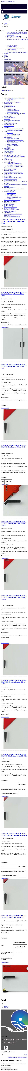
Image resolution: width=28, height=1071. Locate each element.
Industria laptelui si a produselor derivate (17, 33)
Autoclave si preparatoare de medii (12, 155)
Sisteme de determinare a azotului (12, 200)
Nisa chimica (10, 198)
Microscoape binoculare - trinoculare (16, 113)
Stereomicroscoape (11, 109)
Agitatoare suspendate (12, 142)
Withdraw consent (13, 1069)
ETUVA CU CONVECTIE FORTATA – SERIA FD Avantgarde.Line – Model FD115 (13, 221)
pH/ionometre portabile (9, 208)
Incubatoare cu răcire (9, 126)
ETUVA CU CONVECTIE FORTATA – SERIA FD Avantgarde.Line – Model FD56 (13, 366)
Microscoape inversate (12, 112)
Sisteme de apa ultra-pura (10, 211)
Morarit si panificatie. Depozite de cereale (17, 32)
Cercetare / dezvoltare (12, 45)
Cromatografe (7, 212)
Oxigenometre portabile (9, 187)
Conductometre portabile (10, 169)
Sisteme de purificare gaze (10, 180)
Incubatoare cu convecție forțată (14, 130)
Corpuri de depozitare (12, 195)
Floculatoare (7, 119)
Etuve (5, 131)
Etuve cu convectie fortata (13, 134)
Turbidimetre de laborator (10, 106)
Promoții (6, 56)
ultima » (6, 1007)
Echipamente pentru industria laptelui (13, 172)
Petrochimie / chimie (12, 50)
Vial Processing (10, 101)
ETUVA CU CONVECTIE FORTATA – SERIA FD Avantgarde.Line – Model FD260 (13, 293)
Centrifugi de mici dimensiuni (14, 163)
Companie (6, 25)
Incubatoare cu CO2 (9, 124)
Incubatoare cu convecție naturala (15, 128)
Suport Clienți (7, 59)
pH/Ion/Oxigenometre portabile (11, 209)
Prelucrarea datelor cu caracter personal (17, 1057)
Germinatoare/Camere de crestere (12, 102)
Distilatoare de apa (8, 170)
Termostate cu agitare (9, 149)
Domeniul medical (11, 49)
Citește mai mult (5, 254)
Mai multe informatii (5, 1068)
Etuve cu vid (10, 133)
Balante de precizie (8, 161)
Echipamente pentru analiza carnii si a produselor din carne (13, 214)
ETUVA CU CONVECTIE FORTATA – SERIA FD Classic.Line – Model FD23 (13, 446)
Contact (6, 57)
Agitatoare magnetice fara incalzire (15, 141)
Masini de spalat (8, 103)
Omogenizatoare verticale (13, 145)
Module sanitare (11, 194)
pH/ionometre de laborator (10, 207)
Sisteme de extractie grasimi (10, 179)
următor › (6, 1006)
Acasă (5, 23)
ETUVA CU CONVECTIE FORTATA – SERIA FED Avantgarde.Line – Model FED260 (13, 597)
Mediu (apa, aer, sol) (12, 46)
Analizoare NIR (8, 116)
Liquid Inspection (11, 99)
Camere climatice (8, 121)
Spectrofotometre (8, 176)
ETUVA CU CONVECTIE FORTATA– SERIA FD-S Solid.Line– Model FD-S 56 (14, 834)
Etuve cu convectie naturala (13, 135)
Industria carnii (10, 35)
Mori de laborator (8, 105)
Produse (6, 53)
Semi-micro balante (8, 151)
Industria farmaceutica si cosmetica (15, 48)
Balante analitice (8, 159)
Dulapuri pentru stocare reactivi (14, 197)
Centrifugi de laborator (9, 162)
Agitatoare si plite (8, 137)
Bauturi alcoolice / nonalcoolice (14, 36)
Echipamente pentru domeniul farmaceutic (14, 98)
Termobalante (7, 148)
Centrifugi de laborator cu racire (14, 165)
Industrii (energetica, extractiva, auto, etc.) (17, 52)
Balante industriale (8, 152)
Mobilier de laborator (9, 191)
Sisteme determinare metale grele (12, 120)
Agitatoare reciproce (12, 144)
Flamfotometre (7, 174)
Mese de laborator (11, 193)
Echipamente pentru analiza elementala (13, 173)
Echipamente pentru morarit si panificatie (14, 188)
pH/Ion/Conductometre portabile (12, 216)
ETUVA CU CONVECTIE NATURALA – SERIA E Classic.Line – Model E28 (14, 916)
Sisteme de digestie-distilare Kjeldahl (13, 177)
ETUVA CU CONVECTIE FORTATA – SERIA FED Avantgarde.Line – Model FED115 (13, 523)
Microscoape (7, 107)
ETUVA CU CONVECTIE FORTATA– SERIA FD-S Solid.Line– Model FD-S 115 (14, 755)
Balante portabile (8, 154)
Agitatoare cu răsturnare (13, 138)
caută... (2, 8)
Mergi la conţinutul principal (8, 1)
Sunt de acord (4, 1069)
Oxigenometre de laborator (10, 201)
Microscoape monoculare (13, 110)
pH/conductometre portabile (10, 202)
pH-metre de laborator (9, 204)
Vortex (8, 147)
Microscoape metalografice (13, 114)
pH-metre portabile (8, 205)
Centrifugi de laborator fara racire (15, 166)
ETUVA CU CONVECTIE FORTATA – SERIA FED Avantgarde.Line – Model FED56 (13, 682)
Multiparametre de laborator (10, 123)
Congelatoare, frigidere (9, 117)
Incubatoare (6, 127)
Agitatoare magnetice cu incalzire (15, 140)
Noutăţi (5, 55)
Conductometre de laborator (10, 167)
